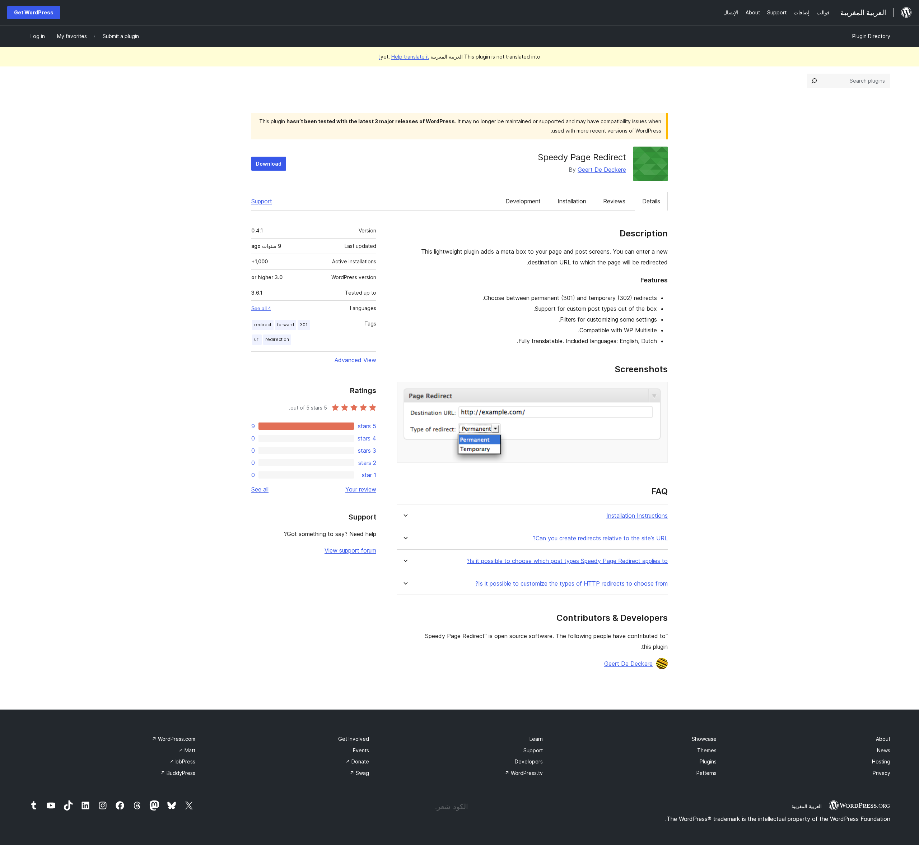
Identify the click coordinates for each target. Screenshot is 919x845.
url (257, 339)
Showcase (704, 739)
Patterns (706, 773)
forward (285, 324)
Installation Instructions (637, 515)
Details (651, 201)
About (883, 739)
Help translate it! (404, 57)
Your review (360, 489)
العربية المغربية (807, 806)
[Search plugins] (814, 81)
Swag (359, 773)
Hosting (881, 761)
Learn (536, 739)
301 (304, 324)
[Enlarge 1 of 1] (658, 391)
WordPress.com (173, 739)
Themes (707, 750)
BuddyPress (177, 773)
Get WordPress (33, 12)
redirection (277, 339)
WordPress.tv (524, 773)
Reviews (614, 201)
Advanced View (355, 360)
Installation (572, 201)
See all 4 (261, 308)
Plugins (708, 761)
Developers (529, 761)
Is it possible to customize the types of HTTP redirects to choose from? (571, 583)
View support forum (350, 550)
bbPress (182, 761)
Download (268, 164)
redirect (262, 324)
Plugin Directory (871, 36)
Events (361, 750)
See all (260, 489)
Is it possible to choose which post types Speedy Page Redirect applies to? (567, 561)
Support (261, 201)
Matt (186, 750)
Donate (357, 761)
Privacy (881, 773)
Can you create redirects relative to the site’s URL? (600, 538)
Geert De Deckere (602, 169)
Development (523, 201)
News (883, 750)
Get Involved (353, 739)
